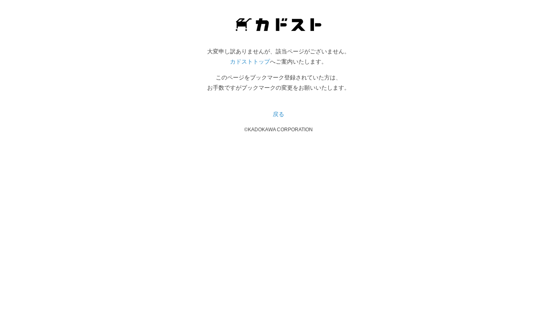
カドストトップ (250, 61)
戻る (278, 114)
